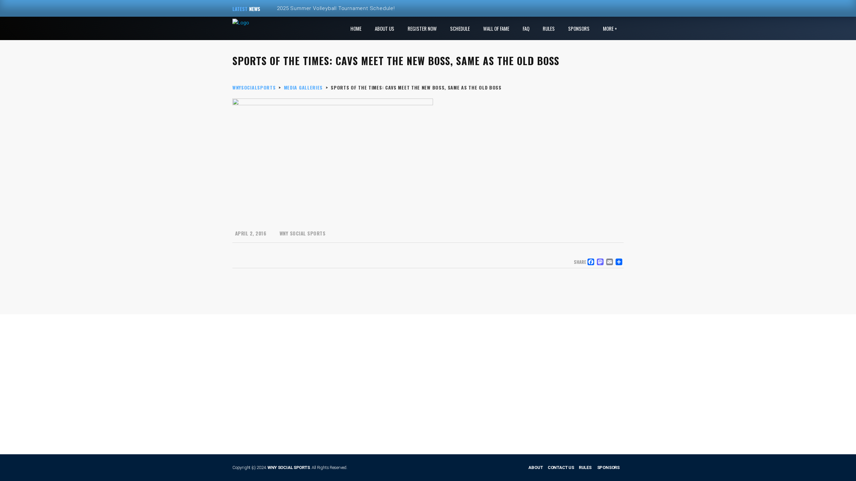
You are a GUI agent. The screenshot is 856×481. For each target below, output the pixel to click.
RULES (585, 467)
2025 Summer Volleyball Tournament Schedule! (336, 8)
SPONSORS (608, 467)
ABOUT (535, 467)
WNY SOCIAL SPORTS (289, 467)
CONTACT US (561, 467)
